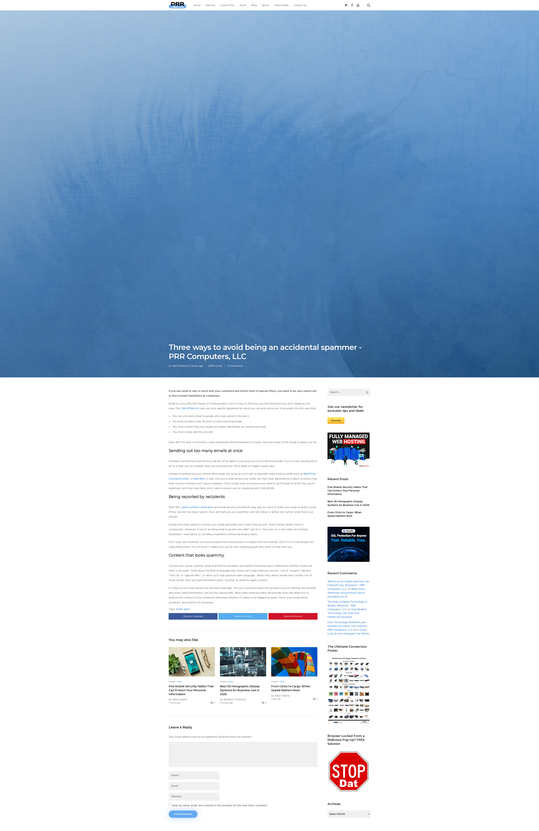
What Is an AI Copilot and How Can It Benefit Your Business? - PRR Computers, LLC (348, 585)
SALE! (243, 5)
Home (197, 5)
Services (210, 5)
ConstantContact (179, 479)
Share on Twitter (243, 616)
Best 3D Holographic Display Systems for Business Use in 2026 (240, 690)
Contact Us (300, 5)
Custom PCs (227, 5)
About (265, 5)
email (179, 609)
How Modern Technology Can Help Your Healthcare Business (347, 613)
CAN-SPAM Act (190, 408)
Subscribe (336, 420)
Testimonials (281, 5)
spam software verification (197, 507)
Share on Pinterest (293, 616)
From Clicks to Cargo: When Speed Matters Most (290, 688)
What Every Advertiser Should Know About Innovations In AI (346, 593)
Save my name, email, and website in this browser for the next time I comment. (220, 805)
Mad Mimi (199, 479)
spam (187, 609)
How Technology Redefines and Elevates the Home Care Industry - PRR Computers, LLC (348, 626)
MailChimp (309, 474)
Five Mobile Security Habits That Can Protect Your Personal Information (191, 690)
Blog (254, 5)
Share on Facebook (193, 616)
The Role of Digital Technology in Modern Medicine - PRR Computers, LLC (347, 606)
